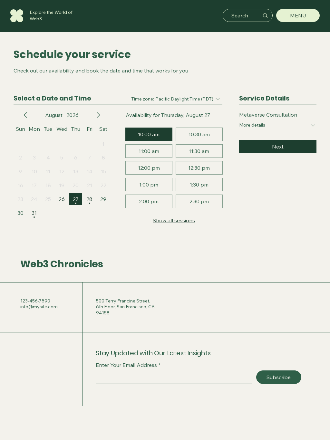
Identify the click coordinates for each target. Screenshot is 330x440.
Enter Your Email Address (126, 365)
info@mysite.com (39, 307)
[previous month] (25, 115)
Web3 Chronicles (61, 264)
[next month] (98, 115)
